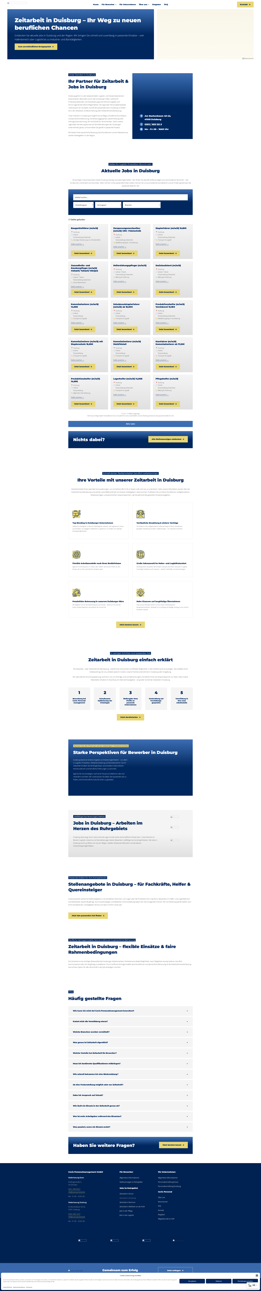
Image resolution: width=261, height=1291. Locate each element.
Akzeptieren (192, 1281)
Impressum (29, 1287)
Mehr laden (130, 424)
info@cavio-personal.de (76, 1192)
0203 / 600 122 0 (153, 124)
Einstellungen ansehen (245, 1281)
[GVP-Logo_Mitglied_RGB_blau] (146, 1240)
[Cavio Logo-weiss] (75, 1270)
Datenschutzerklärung (19, 1287)
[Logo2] (17, 3)
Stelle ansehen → (77, 244)
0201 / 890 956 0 (74, 1189)
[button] (257, 1275)
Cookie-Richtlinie (7, 1287)
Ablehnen (219, 1281)
